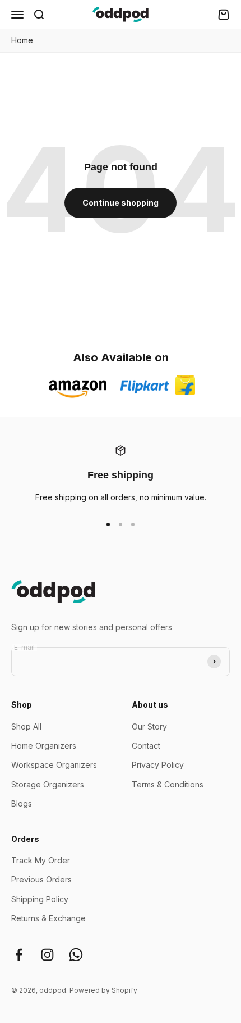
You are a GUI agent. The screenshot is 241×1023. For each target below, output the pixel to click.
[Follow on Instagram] (47, 954)
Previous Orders (41, 879)
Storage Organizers (47, 784)
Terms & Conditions (167, 784)
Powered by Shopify (103, 990)
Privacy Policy (158, 764)
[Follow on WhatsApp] (76, 954)
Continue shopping (120, 202)
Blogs (21, 803)
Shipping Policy (39, 899)
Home (22, 40)
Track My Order (40, 860)
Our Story (149, 726)
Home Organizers (43, 745)
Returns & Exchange (48, 918)
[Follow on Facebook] (18, 954)
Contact (146, 745)
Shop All (26, 726)
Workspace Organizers (54, 764)
